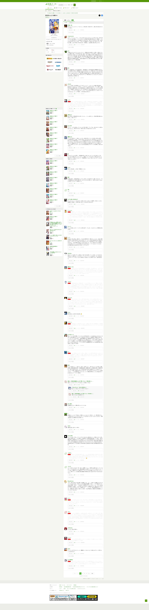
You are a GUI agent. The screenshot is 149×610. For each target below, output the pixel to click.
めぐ (68, 50)
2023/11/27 (82, 446)
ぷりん (69, 167)
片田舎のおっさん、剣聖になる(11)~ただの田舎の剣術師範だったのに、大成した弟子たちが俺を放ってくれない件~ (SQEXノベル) (56, 223)
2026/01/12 (82, 130)
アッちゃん (70, 210)
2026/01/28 (82, 108)
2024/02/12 (82, 384)
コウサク (69, 281)
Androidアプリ (61, 590)
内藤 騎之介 (50, 10)
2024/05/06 (82, 328)
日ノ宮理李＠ (70, 559)
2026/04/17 (82, 77)
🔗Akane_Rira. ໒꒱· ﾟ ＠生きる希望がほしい (79, 387)
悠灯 (68, 177)
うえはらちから (71, 36)
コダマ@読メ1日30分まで (73, 199)
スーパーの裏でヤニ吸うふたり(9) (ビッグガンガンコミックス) (56, 236)
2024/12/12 (82, 231)
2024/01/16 (82, 419)
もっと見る (58, 155)
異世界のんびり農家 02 (53, 160)
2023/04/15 (82, 531)
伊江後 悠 (70, 25)
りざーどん (70, 297)
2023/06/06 (82, 505)
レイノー (69, 537)
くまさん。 (70, 452)
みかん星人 (70, 403)
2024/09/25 (82, 306)
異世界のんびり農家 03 (53, 166)
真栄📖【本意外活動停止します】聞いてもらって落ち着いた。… (80, 381)
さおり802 (70, 125)
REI (68, 189)
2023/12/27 (82, 429)
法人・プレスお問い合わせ (71, 588)
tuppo (69, 548)
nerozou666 (70, 435)
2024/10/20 (82, 260)
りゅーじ (69, 226)
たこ (68, 351)
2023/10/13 (82, 460)
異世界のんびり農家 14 (53, 121)
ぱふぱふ (69, 84)
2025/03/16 (82, 204)
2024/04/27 (82, 345)
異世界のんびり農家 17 (53, 138)
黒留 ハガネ (51, 247)
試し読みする (54, 37)
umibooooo (70, 527)
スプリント (70, 322)
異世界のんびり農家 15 (53, 127)
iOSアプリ (67, 590)
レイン (69, 237)
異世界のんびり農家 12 (53, 110)
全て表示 (66, 22)
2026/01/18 (82, 119)
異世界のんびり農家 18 (53, 144)
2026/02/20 (82, 93)
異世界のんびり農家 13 (53, 116)
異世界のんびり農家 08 (53, 194)
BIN (68, 68)
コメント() (78, 44)
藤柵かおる (70, 136)
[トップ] (45, 10)
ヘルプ (60, 588)
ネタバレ (71, 22)
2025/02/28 (82, 220)
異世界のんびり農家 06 (53, 183)
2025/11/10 (82, 161)
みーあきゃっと (71, 334)
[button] (75, 5)
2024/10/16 (82, 275)
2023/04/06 (82, 542)
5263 (69, 365)
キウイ (69, 498)
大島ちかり (70, 114)
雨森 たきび (51, 231)
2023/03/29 (82, 553)
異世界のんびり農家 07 (53, 188)
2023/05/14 (82, 521)
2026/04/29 (82, 44)
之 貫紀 (51, 242)
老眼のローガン (71, 266)
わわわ (69, 425)
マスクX (69, 466)
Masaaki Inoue (71, 481)
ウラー (69, 511)
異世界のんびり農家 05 (53, 177)
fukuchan (69, 253)
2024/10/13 (82, 291)
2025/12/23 (82, 147)
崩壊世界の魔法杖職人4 (53, 246)
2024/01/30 (82, 407)
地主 (50, 237)
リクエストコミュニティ (81, 588)
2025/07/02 (82, 183)
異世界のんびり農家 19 (53, 149)
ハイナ (69, 99)
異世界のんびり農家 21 (53, 216)
